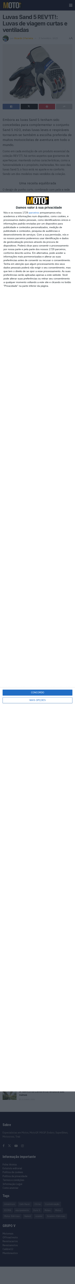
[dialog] (37, 642)
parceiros (34, 212)
